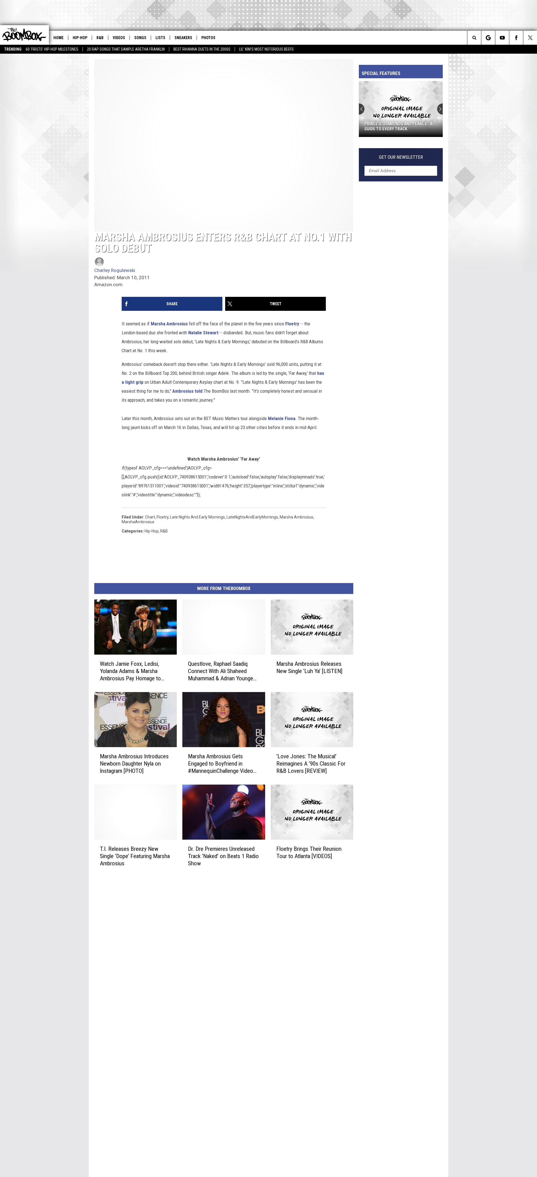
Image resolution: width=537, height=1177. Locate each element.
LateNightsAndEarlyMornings (252, 517)
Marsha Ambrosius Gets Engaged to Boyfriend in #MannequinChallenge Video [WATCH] (220, 764)
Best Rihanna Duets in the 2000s (201, 49)
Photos (208, 37)
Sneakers (183, 37)
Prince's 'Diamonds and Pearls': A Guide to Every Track (398, 126)
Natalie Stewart (203, 332)
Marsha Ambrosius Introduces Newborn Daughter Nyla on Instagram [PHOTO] (134, 763)
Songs (140, 37)
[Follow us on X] (530, 38)
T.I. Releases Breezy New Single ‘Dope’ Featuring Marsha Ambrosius (135, 855)
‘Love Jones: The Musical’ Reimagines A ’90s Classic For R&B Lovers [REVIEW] (310, 763)
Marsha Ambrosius (169, 323)
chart (150, 517)
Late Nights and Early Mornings (197, 517)
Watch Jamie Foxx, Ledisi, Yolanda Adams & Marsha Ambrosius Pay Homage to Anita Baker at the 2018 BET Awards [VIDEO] (132, 671)
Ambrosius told (187, 391)
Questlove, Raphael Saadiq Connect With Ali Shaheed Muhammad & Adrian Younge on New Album (220, 671)
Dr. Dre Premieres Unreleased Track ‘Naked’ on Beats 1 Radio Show (223, 855)
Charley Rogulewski (114, 270)
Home (58, 37)
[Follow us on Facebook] (516, 38)
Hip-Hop (80, 37)
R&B (99, 37)
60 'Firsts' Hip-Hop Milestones (52, 49)
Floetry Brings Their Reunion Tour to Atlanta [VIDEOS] (308, 852)
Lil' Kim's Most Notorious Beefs (266, 49)
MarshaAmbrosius (138, 522)
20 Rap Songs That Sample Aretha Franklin (126, 49)
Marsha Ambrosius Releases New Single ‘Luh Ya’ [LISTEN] (309, 667)
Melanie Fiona (281, 418)
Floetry (292, 323)
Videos (119, 37)
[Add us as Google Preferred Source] (488, 38)
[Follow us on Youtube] (502, 38)
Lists (160, 37)
